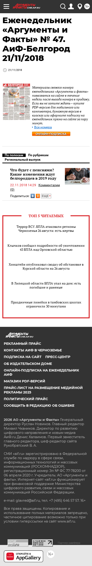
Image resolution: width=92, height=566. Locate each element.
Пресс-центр (57, 357)
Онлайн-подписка (51, 134)
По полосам (14, 155)
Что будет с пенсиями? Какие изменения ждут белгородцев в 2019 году (33, 174)
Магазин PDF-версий (24, 381)
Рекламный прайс (22, 343)
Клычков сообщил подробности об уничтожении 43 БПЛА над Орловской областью (46, 247)
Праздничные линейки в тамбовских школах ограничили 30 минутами (46, 304)
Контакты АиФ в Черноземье (33, 350)
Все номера (43, 127)
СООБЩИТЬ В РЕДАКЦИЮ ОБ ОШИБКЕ (39, 405)
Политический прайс (26, 399)
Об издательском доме (28, 364)
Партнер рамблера (69, 542)
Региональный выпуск (23, 159)
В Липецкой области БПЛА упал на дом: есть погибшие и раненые (46, 285)
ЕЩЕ (46, 196)
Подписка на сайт (23, 357)
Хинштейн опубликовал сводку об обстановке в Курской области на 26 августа (46, 266)
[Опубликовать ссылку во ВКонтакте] (33, 196)
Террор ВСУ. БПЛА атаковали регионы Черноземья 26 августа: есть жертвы (46, 229)
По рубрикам (38, 155)
